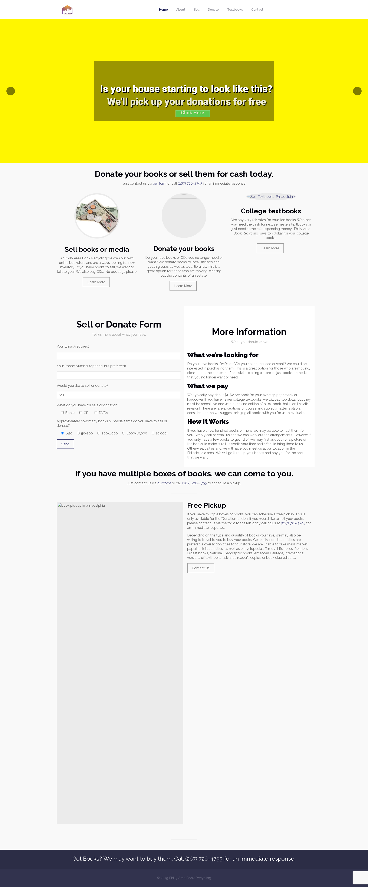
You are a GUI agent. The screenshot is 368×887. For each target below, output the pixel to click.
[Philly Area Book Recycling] (67, 9)
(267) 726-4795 (190, 183)
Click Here (192, 113)
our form (160, 183)
